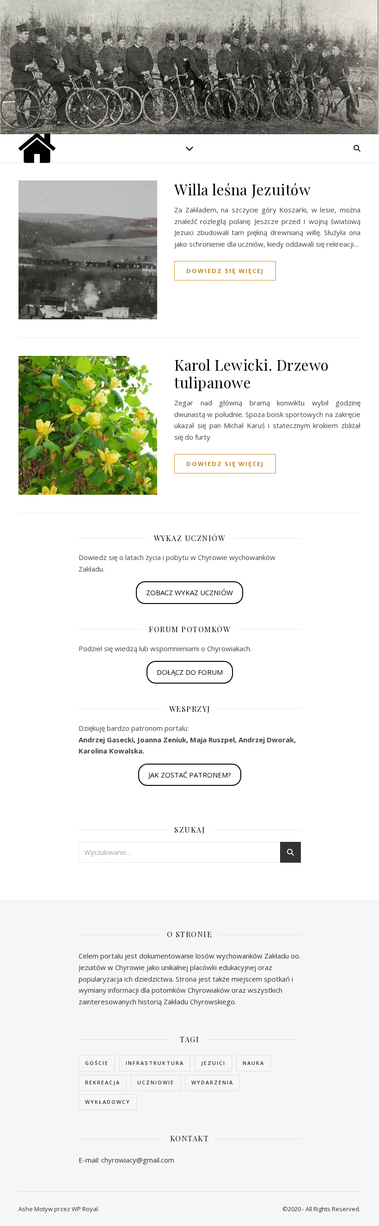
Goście (97, 1062)
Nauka (253, 1062)
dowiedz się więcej (225, 271)
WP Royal (85, 1209)
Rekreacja (102, 1082)
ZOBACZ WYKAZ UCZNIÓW (189, 592)
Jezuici (213, 1062)
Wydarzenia (212, 1082)
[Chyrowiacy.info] (36, 148)
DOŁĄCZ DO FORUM (190, 672)
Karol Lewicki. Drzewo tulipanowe (251, 373)
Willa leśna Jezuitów (242, 189)
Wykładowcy (107, 1101)
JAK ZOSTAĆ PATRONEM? (189, 774)
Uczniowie (155, 1082)
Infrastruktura (155, 1062)
